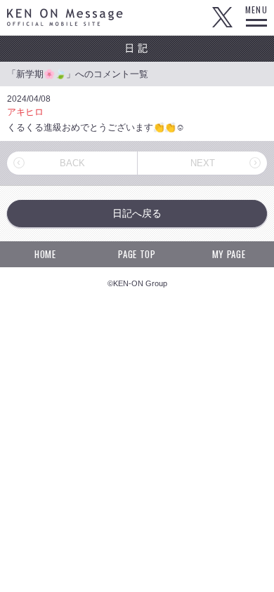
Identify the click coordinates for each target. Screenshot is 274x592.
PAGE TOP (136, 254)
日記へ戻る (137, 213)
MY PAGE (229, 254)
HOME (45, 254)
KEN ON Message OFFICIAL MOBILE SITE (65, 17)
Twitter (222, 17)
